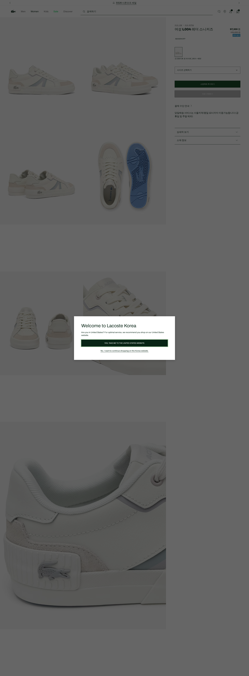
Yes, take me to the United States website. (124, 343)
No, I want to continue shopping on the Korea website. (125, 351)
